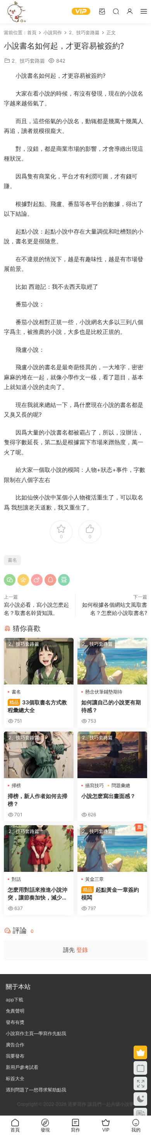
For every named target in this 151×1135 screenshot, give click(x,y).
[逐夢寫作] (15, 11)
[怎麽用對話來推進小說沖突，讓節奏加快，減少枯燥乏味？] (39, 848)
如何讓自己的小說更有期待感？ (111, 706)
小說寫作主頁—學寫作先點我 (36, 1033)
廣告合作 (15, 1045)
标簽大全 (15, 1078)
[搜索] (115, 11)
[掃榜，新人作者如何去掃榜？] (39, 755)
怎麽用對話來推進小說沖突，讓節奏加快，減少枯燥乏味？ (37, 893)
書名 (12, 560)
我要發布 (15, 1056)
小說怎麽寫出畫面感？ (108, 796)
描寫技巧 (94, 785)
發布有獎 (15, 1022)
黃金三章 (94, 879)
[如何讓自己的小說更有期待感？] (112, 661)
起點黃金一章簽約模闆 (110, 893)
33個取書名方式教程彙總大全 (37, 706)
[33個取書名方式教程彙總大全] (39, 661)
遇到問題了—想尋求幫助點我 (36, 1090)
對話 (16, 879)
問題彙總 (121, 785)
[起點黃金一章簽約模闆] (112, 848)
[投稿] (101, 11)
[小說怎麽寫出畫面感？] (112, 755)
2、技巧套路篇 (28, 61)
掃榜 (16, 785)
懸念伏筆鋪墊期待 (103, 692)
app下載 (14, 999)
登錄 (82, 949)
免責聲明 (15, 1011)
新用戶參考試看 (22, 1067)
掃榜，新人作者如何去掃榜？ (37, 800)
